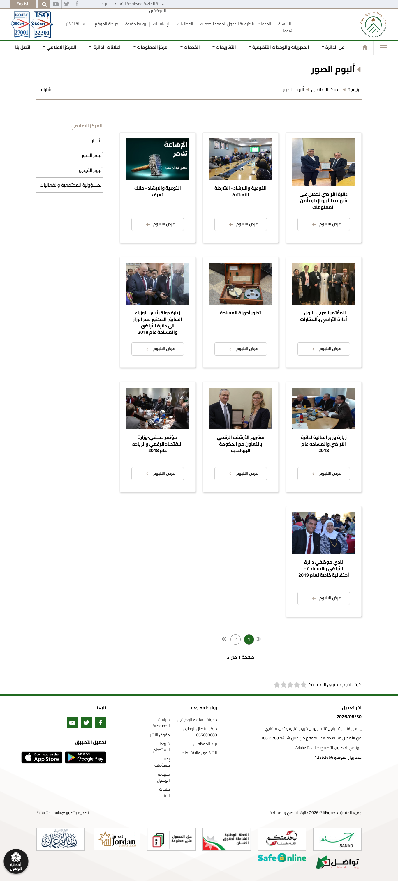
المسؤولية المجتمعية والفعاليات (71, 185)
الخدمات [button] (192, 47)
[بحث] (44, 4)
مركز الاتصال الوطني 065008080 (200, 732)
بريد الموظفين (205, 744)
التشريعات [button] (226, 47)
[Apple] (41, 757)
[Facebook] (77, 4)
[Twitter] (67, 4)
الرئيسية (284, 24)
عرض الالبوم (330, 224)
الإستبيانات (161, 24)
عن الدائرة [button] (334, 47)
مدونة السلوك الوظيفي (197, 720)
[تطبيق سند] (337, 839)
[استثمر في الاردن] (117, 839)
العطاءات (185, 24)
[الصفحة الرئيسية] (364, 47)
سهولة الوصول (163, 777)
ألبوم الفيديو (91, 170)
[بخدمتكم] (282, 839)
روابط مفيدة (135, 24)
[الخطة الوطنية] (226, 839)
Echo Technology (50, 812)
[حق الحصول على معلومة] (171, 839)
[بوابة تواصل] (337, 862)
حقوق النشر (160, 735)
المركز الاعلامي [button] (61, 47)
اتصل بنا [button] (22, 47)
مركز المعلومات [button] (152, 47)
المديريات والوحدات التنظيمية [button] (280, 47)
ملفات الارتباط (164, 792)
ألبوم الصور (92, 155)
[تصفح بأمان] (282, 857)
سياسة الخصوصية (161, 723)
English (23, 4)
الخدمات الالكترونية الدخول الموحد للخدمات (235, 24)
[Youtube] (55, 4)
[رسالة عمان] (60, 839)
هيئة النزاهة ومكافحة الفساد (138, 4)
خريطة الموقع (106, 24)
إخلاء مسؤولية (162, 762)
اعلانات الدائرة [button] (107, 47)
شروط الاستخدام (161, 747)
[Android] (84, 757)
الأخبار (97, 140)
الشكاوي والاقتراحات (199, 753)
